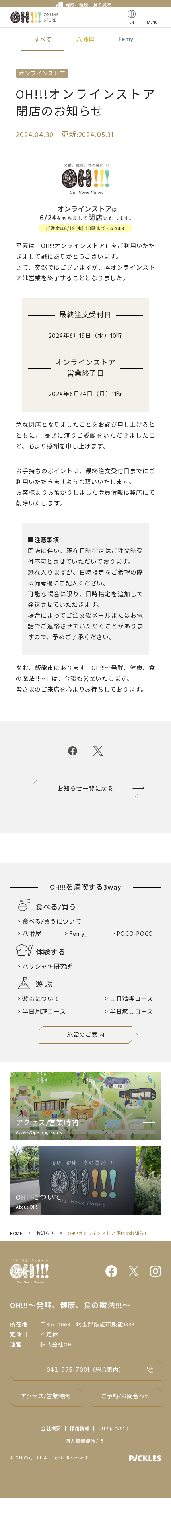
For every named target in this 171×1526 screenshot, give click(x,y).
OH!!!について (114, 1429)
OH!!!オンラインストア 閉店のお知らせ (108, 1233)
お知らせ (45, 1233)
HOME (16, 1233)
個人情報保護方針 (85, 1442)
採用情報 (80, 1429)
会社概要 (51, 1429)
